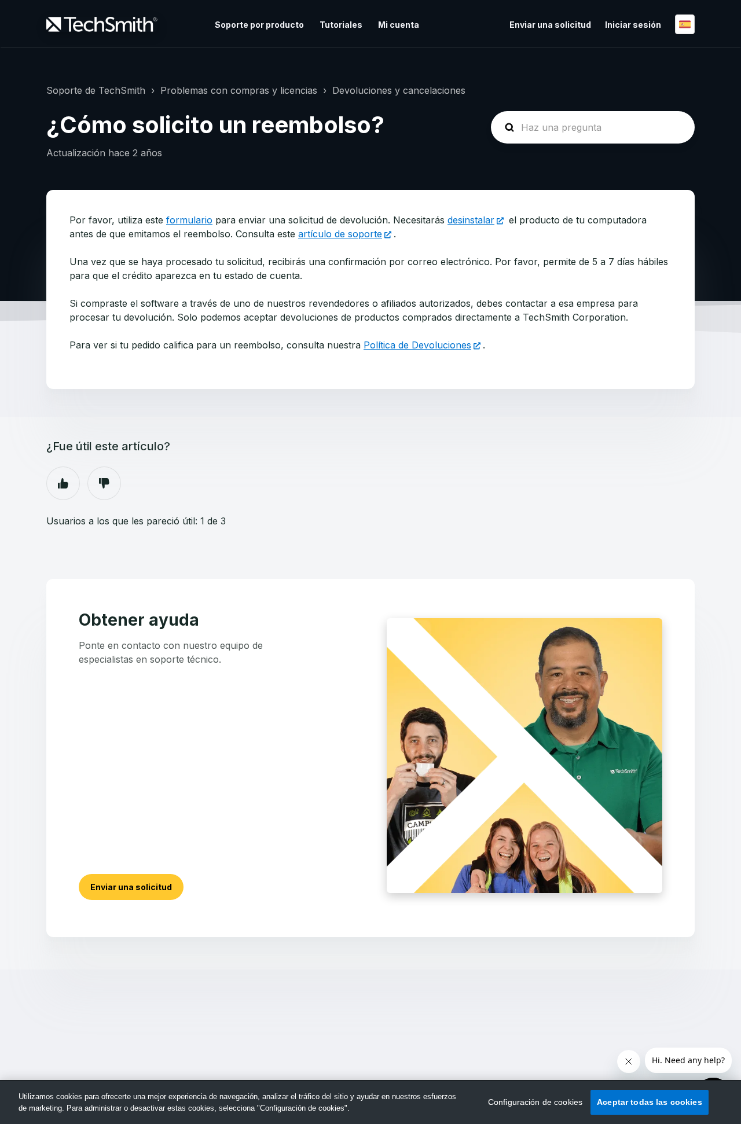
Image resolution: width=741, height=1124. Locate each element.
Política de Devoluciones (417, 345)
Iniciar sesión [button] (633, 25)
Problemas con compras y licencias (238, 90)
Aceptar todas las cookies (649, 1102)
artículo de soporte (340, 234)
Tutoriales (341, 25)
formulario (189, 220)
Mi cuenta (398, 25)
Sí (63, 483)
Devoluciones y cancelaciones (398, 90)
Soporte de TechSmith (95, 90)
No (104, 483)
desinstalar (470, 220)
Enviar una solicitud (550, 25)
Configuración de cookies (535, 1102)
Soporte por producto (259, 25)
